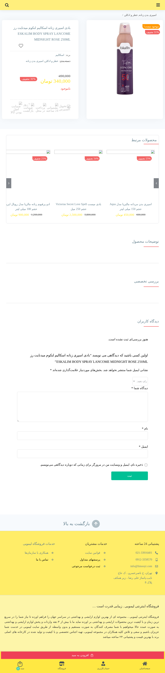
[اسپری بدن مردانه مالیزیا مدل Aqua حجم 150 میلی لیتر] (131, 174)
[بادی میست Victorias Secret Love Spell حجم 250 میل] (78, 174)
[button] (7, 5)
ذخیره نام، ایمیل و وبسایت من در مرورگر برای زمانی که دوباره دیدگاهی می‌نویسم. (91, 464)
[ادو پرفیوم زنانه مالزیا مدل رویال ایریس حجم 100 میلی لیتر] (26, 174)
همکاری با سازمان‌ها (36, 552)
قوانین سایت (92, 552)
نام (145, 428)
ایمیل (143, 446)
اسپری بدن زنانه (34, 60)
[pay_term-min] (40, 104)
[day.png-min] (28, 104)
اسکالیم (60, 54)
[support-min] (52, 104)
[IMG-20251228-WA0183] (125, 58)
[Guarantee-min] (16, 103)
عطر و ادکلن (51, 60)
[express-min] (64, 106)
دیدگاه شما (139, 388)
